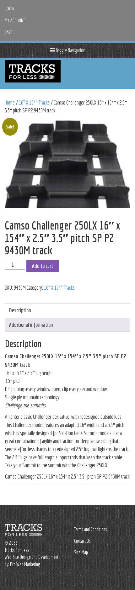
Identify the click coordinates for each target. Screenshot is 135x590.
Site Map (81, 552)
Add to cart (42, 266)
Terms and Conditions (90, 529)
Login (9, 8)
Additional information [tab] (31, 324)
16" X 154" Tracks (34, 102)
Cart (9, 32)
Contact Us (82, 541)
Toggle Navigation (70, 50)
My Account (15, 20)
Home (10, 102)
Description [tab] (20, 310)
